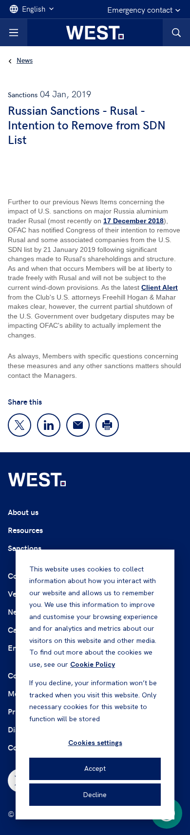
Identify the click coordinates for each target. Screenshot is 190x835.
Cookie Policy (92, 664)
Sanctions (24, 548)
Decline (95, 794)
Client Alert (159, 287)
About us (23, 512)
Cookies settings (95, 742)
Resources (25, 530)
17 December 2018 (133, 221)
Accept (95, 768)
